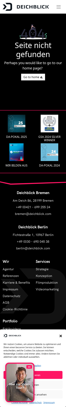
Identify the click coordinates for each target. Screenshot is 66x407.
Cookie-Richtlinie (19, 402)
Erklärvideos (12, 328)
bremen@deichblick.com (33, 213)
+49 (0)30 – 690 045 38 (33, 241)
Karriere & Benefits (16, 282)
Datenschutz (35, 402)
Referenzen (11, 275)
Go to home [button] (31, 77)
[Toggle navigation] (58, 7)
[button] (60, 335)
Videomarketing (47, 289)
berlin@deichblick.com (33, 248)
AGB (6, 302)
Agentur (8, 269)
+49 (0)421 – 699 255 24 (33, 207)
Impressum (49, 402)
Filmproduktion (47, 282)
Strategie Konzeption (44, 272)
